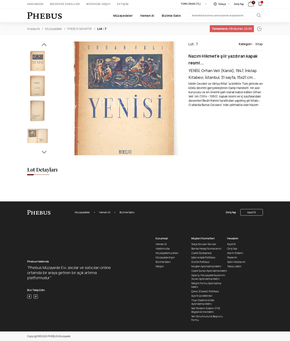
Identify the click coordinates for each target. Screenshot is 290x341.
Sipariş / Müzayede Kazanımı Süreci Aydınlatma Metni (208, 277)
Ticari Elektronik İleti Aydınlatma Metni (202, 302)
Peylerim (232, 257)
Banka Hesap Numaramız (206, 248)
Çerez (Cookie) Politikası (205, 291)
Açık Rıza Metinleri (202, 296)
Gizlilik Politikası (200, 262)
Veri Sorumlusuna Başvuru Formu (207, 318)
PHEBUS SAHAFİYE (79, 29)
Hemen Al (147, 16)
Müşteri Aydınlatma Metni (206, 266)
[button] (44, 46)
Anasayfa (33, 29)
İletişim (122, 4)
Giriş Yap (239, 4)
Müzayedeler (123, 16)
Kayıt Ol (251, 212)
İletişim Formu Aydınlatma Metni (206, 285)
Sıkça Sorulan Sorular (203, 244)
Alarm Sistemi (235, 253)
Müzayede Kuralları (65, 4)
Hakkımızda (35, 4)
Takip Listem (234, 266)
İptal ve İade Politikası (203, 257)
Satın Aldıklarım (236, 262)
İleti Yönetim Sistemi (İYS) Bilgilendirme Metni (205, 310)
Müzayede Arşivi (98, 4)
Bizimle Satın (171, 16)
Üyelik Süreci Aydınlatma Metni (209, 271)
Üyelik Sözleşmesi (201, 253)
